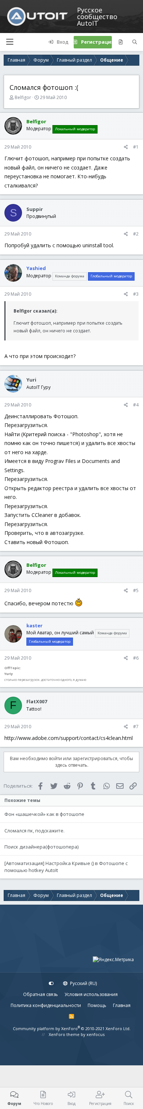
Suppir (34, 209)
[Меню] (9, 42)
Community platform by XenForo (72, 1028)
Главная (122, 1005)
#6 (136, 658)
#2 (136, 234)
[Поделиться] (126, 147)
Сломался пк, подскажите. (34, 830)
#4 (136, 405)
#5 (136, 590)
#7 (136, 726)
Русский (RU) (83, 983)
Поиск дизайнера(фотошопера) (41, 846)
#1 (136, 147)
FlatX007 (36, 701)
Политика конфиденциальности (46, 1005)
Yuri (31, 379)
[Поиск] (135, 42)
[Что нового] (120, 42)
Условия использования (91, 994)
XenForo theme (64, 1034)
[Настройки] (51, 983)
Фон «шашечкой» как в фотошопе (44, 814)
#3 (136, 294)
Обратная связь (40, 994)
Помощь (97, 1005)
